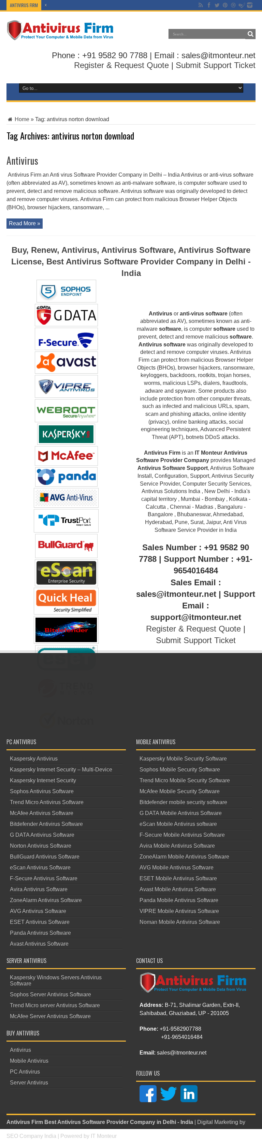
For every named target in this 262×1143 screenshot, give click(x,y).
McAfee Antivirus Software (41, 813)
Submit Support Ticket (216, 65)
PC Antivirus (25, 1072)
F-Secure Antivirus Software (43, 878)
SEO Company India (31, 1136)
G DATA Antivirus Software (42, 835)
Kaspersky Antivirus (34, 759)
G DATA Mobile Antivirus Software (181, 813)
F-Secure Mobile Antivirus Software (182, 835)
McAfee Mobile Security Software (180, 791)
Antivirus (22, 160)
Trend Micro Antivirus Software (47, 802)
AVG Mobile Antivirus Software (177, 867)
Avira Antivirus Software (39, 889)
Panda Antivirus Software (40, 933)
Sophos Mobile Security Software (180, 769)
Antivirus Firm (24, 1122)
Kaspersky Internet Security (43, 780)
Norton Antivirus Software (40, 846)
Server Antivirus (29, 1082)
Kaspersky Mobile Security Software (183, 759)
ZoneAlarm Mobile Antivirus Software (184, 857)
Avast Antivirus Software (39, 944)
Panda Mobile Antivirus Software (179, 900)
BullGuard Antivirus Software (44, 857)
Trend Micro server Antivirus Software (55, 1005)
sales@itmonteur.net (181, 1053)
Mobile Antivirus (29, 1061)
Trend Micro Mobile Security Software (185, 780)
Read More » (24, 223)
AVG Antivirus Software (38, 911)
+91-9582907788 (180, 1029)
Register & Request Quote (121, 65)
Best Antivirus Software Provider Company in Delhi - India (118, 1122)
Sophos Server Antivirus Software (50, 994)
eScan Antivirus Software (40, 867)
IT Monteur (104, 1136)
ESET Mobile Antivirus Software (178, 878)
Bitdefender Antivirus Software (46, 824)
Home (21, 119)
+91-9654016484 (182, 1037)
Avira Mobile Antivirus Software (177, 846)
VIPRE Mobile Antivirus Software (179, 911)
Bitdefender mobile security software (183, 802)
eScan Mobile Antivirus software (178, 824)
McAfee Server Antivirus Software (50, 1016)
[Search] (250, 34)
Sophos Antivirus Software (42, 791)
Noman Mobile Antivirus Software (180, 922)
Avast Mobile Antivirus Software (178, 889)
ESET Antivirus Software (40, 922)
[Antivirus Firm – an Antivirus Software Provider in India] (60, 35)
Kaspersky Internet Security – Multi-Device (61, 769)
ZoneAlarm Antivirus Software (46, 900)
